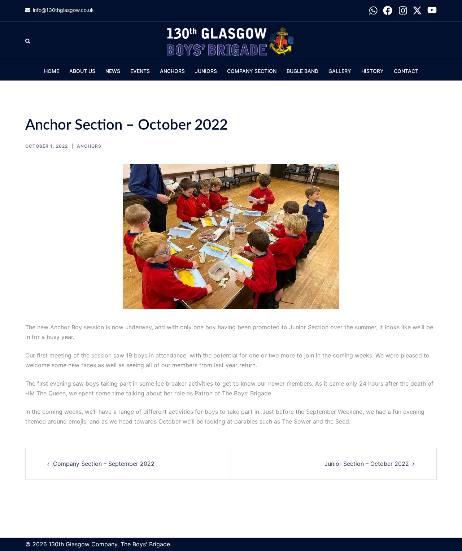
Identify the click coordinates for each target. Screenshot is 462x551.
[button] (28, 41)
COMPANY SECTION (251, 71)
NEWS (112, 71)
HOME (51, 71)
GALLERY (339, 71)
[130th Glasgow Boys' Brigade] (231, 40)
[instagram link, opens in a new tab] (402, 10)
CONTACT (406, 71)
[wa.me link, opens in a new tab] (373, 10)
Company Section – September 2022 (103, 463)
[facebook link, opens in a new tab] (387, 10)
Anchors (89, 146)
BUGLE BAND (302, 71)
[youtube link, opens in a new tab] (432, 10)
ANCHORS (172, 71)
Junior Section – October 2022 (366, 463)
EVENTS (140, 71)
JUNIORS (206, 71)
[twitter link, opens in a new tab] (417, 10)
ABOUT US (82, 71)
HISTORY (372, 71)
